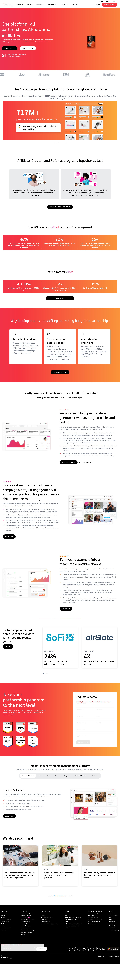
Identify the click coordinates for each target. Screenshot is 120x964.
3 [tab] (59, 142)
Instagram (74, 948)
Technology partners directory (95, 919)
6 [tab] (66, 142)
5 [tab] (63, 142)
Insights (67, 911)
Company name (81, 729)
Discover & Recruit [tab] (28, 776)
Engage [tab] (66, 776)
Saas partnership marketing (27, 930)
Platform (4, 911)
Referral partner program (94, 921)
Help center (112, 928)
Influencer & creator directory (72, 925)
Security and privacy (114, 930)
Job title (98, 716)
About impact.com (113, 913)
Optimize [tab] (95, 776)
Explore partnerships (60, 372)
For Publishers (45, 911)
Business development (26, 925)
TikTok (88, 948)
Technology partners (93, 917)
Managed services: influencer (27, 919)
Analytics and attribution (26, 932)
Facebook (79, 948)
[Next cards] (118, 648)
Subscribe (42, 949)
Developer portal (92, 923)
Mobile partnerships (25, 928)
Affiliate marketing (25, 913)
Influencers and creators (46, 917)
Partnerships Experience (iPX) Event (73, 923)
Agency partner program (94, 913)
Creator (3, 915)
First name (80, 709)
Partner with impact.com (95, 911)
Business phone (81, 723)
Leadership (112, 921)
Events (66, 921)
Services (23, 934)
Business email (81, 716)
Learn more (9, 536)
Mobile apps (44, 919)
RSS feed (93, 948)
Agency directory (92, 915)
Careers (111, 919)
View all (7, 646)
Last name (99, 709)
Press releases (68, 913)
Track (2, 923)
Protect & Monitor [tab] (80, 776)
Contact (107, 1)
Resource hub (59, 896)
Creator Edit (24, 917)
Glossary (67, 928)
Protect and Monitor (6, 928)
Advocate (3, 917)
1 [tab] (54, 142)
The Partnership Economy (71, 919)
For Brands (24, 911)
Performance (4, 913)
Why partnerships (113, 915)
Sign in (98, 4)
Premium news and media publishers (49, 923)
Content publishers (45, 921)
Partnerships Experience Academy (73, 917)
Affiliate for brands (68, 462)
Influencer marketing (26, 915)
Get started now (27, 48)
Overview (43, 913)
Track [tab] (57, 776)
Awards (111, 923)
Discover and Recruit (6, 919)
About (111, 911)
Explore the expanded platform (60, 206)
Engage (3, 925)
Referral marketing (25, 921)
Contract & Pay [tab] (44, 776)
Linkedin (69, 948)
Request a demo (109, 4)
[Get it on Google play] (113, 949)
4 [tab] (61, 142)
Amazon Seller (24, 923)
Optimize (3, 930)
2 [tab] (56, 142)
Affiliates (43, 915)
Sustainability (112, 925)
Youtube (84, 948)
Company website (81, 735)
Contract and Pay (5, 921)
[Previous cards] (2, 648)
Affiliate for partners (85, 462)
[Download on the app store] (101, 949)
